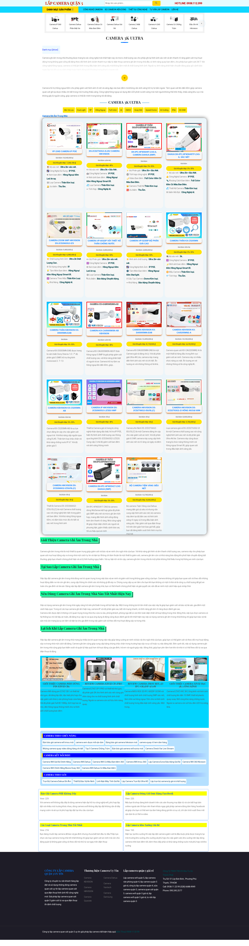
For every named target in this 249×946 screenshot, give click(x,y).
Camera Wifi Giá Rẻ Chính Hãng (57, 762)
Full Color (113, 110)
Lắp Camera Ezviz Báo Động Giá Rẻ (164, 762)
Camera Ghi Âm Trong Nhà (54, 116)
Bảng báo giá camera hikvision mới (121, 742)
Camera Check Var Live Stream (159, 748)
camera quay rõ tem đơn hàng (153, 742)
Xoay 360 (138, 110)
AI (121, 110)
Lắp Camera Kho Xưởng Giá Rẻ (143, 825)
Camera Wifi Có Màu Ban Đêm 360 (108, 762)
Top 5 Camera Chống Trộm (97, 748)
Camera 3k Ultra (124, 38)
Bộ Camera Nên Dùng (115, 9)
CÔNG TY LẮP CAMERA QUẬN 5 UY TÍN (59, 872)
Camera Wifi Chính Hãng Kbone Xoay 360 (61, 768)
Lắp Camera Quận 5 (64, 3)
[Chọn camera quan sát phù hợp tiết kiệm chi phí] (201, 23)
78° (90, 110)
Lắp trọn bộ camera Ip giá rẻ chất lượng (168, 781)
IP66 (174, 110)
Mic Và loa (68, 110)
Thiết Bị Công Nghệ (137, 9)
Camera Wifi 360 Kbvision (194, 762)
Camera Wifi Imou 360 (136, 762)
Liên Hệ (175, 9)
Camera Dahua (110, 878)
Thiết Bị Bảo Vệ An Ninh (83, 781)
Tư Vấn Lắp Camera (159, 9)
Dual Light (81, 110)
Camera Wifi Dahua (81, 762)
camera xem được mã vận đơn (89, 742)
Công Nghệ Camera (93, 9)
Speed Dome (151, 110)
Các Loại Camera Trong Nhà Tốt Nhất (61, 825)
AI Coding (164, 110)
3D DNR (182, 110)
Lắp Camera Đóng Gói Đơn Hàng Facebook (149, 793)
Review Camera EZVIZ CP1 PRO (103, 683)
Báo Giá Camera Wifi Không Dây (58, 793)
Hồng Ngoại (100, 110)
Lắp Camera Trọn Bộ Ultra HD (135, 781)
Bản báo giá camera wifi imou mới (58, 742)
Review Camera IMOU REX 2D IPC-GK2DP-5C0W (145, 685)
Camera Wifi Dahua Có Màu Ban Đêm (99, 768)
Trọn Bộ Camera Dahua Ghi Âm (57, 781)
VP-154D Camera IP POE (64, 151)
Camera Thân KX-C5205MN (184, 240)
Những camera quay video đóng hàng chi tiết (63, 748)
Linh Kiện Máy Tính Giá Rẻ (108, 781)
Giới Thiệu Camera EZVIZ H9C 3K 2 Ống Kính (187, 685)
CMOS (128, 110)
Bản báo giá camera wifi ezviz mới (127, 748)
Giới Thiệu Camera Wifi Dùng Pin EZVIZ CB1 (61, 685)
